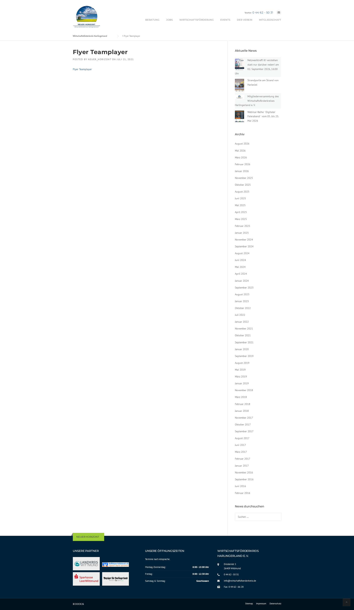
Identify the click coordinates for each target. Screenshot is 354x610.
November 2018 (244, 390)
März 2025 (241, 219)
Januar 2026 (242, 171)
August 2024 (242, 253)
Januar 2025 (242, 232)
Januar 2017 (242, 465)
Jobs (169, 19)
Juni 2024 (240, 260)
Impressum (261, 603)
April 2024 (241, 273)
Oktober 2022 (243, 308)
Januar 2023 (242, 301)
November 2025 (244, 178)
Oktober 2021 (243, 335)
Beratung (152, 19)
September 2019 (244, 356)
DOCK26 (79, 604)
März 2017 (241, 451)
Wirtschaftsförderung (196, 19)
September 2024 (244, 246)
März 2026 (241, 157)
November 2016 (244, 472)
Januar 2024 (242, 280)
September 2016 (244, 479)
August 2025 (242, 191)
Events (225, 19)
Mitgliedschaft (270, 19)
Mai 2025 (240, 205)
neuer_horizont (99, 59)
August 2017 (242, 438)
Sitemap (249, 603)
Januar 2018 (242, 411)
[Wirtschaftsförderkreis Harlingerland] (87, 17)
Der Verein (244, 19)
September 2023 (244, 287)
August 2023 (242, 294)
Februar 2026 (242, 164)
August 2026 (242, 143)
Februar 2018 (242, 404)
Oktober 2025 (243, 184)
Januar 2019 (242, 383)
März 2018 (241, 397)
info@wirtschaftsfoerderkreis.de (240, 580)
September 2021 (244, 342)
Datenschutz (275, 603)
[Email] (278, 12)
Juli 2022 (240, 315)
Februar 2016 (242, 493)
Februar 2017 (242, 458)
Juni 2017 (240, 445)
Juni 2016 (240, 486)
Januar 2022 (242, 321)
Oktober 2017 (243, 424)
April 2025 (241, 212)
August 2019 (242, 363)
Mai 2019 (240, 369)
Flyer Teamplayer (82, 69)
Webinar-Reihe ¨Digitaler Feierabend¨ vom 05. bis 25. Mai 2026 (263, 116)
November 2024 (244, 239)
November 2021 (244, 328)
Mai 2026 (240, 150)
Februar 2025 (242, 226)
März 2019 (241, 376)
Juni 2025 (240, 198)
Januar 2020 (242, 349)
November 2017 (244, 417)
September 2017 (244, 431)
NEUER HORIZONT (87, 536)
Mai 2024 (240, 267)
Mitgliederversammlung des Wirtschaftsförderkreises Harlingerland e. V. (257, 101)
